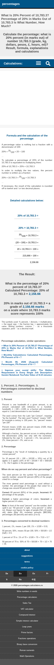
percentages (11, 4)
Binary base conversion (27, 644)
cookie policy (27, 568)
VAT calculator (27, 609)
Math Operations (27, 656)
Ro (20, 579)
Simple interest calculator (27, 621)
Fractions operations (27, 638)
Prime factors (27, 632)
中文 (34, 579)
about (27, 550)
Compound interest (27, 615)
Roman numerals (27, 650)
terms (27, 562)
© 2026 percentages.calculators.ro (27, 585)
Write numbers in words (27, 591)
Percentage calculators (27, 597)
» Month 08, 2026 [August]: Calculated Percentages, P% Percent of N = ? (27, 363)
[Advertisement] (27, 98)
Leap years (27, 627)
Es (34, 573)
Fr (47, 573)
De (7, 573)
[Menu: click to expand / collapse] (40, 63)
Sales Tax (27, 603)
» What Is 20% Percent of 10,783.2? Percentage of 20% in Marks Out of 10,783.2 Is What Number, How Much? (27, 348)
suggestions (27, 556)
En (20, 573)
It (6, 579)
